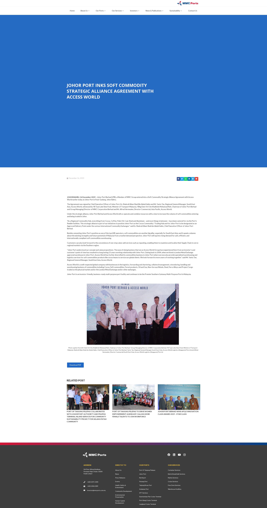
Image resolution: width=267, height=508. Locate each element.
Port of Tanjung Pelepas (147, 470)
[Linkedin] (174, 454)
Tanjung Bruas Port (145, 485)
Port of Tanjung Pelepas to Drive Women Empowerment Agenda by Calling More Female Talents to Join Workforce (132, 414)
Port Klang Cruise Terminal (148, 500)
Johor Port (142, 474)
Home (72, 11)
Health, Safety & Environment (120, 486)
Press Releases (120, 478)
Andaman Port (144, 489)
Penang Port (143, 481)
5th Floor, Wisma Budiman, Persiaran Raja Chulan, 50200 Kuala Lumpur (93, 471)
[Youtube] (179, 454)
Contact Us (192, 11)
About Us (118, 470)
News (117, 474)
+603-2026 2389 (92, 486)
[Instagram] (184, 454)
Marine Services (173, 478)
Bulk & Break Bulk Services (176, 474)
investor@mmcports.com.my (96, 490)
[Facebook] (168, 454)
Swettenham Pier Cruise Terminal (150, 496)
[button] (178, 179)
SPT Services (143, 493)
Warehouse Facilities (174, 489)
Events (117, 481)
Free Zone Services (174, 485)
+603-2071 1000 (92, 482)
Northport (142, 478)
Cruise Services (173, 481)
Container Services (174, 470)
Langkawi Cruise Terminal (147, 504)
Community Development (123, 491)
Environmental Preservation (120, 496)
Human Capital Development (120, 502)
